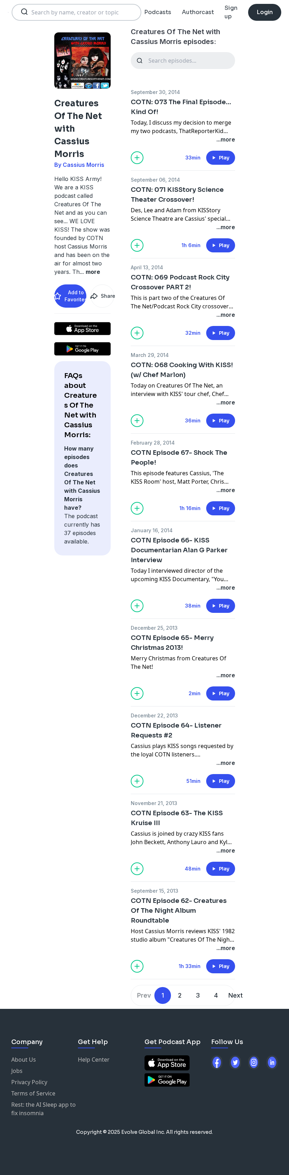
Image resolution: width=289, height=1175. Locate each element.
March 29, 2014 (150, 355)
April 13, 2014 (147, 267)
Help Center (94, 1059)
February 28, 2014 (153, 443)
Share (107, 296)
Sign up (231, 12)
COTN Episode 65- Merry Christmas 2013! (172, 643)
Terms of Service (33, 1093)
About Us (23, 1059)
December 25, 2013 (154, 628)
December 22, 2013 (154, 715)
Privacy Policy (29, 1082)
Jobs (17, 1071)
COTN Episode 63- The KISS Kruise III (177, 818)
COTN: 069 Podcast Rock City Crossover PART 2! (180, 282)
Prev (144, 995)
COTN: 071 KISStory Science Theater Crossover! (177, 194)
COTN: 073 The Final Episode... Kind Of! (181, 107)
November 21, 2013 (154, 803)
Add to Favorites (75, 295)
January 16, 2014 (152, 530)
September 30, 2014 (155, 92)
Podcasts (157, 12)
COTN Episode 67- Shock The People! (179, 457)
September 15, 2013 (154, 891)
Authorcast (198, 12)
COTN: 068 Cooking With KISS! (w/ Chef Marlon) (182, 370)
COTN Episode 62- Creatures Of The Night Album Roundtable (179, 910)
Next (235, 995)
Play (224, 158)
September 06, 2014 (155, 180)
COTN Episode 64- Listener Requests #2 (176, 730)
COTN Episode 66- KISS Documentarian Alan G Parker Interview (179, 550)
